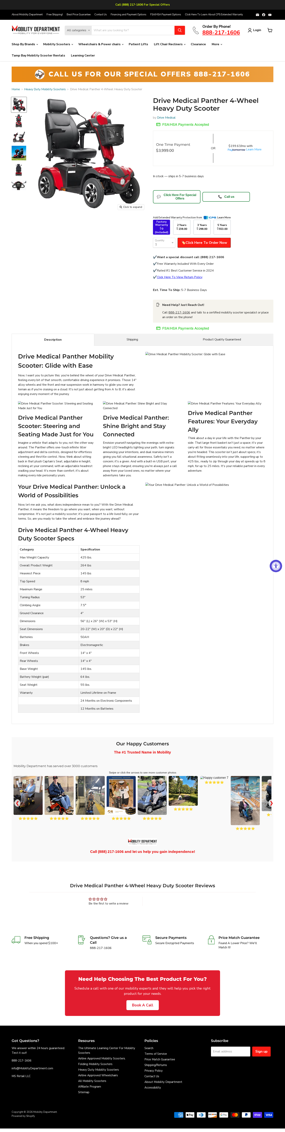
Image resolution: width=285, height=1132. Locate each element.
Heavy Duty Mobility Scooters (45, 89)
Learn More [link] (224, 217)
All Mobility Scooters (92, 1081)
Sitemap (83, 1092)
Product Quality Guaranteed (222, 339)
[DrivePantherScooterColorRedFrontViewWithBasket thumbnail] (19, 120)
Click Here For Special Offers (176, 196)
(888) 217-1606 (111, 852)
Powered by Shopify (23, 1116)
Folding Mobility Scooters (95, 1064)
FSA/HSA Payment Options (165, 14)
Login (257, 30)
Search (148, 1048)
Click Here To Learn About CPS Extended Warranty (214, 14)
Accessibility (152, 1087)
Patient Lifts (138, 44)
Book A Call (142, 1005)
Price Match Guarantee (159, 1059)
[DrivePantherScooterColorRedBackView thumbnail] (19, 169)
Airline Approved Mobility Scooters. (102, 1058)
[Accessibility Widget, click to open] (276, 566)
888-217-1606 (179, 312)
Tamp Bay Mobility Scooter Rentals (38, 55)
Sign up (261, 1051)
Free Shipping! (55, 14)
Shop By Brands (24, 44)
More (216, 44)
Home (16, 89)
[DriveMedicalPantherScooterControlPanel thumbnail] (19, 185)
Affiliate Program (89, 1087)
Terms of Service (155, 1054)
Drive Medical (166, 117)
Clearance (198, 44)
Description (53, 340)
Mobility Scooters (57, 44)
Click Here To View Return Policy (179, 277)
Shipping (132, 339)
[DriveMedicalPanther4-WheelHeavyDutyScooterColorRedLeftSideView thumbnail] (19, 137)
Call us (226, 196)
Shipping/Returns (155, 1065)
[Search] (179, 30)
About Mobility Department (27, 14)
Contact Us (100, 14)
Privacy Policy (153, 1071)
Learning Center (83, 55)
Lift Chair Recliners (168, 44)
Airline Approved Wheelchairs (98, 1075)
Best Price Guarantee (79, 14)
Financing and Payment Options (128, 14)
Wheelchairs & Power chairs (99, 44)
